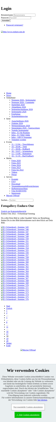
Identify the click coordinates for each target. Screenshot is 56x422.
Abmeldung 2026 (18, 107)
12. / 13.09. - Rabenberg (21, 154)
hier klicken (42, 400)
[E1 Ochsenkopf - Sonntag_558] (15, 257)
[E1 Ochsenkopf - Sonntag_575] (15, 297)
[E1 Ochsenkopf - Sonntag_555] (15, 250)
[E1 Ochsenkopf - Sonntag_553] (15, 246)
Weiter (9, 343)
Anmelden (6, 20)
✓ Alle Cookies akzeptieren (28, 415)
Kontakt (14, 179)
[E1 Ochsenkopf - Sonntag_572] (15, 290)
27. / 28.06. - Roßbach (20, 149)
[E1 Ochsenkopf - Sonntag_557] (15, 255)
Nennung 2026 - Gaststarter (22, 102)
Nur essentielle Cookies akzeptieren (28, 407)
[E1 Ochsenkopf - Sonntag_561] (15, 264)
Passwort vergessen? (14, 25)
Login (50, 2)
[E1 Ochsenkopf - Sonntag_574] (15, 295)
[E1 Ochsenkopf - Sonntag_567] (15, 278)
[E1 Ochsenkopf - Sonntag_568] (15, 281)
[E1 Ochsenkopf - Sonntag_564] (15, 271)
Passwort (5, 18)
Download (15, 184)
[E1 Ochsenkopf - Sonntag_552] (15, 243)
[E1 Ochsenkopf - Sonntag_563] (15, 269)
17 (7, 334)
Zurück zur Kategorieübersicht (13, 211)
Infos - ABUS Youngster (21, 137)
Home (8, 93)
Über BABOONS (18, 191)
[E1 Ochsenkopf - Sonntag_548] (15, 234)
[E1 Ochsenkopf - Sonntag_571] (15, 288)
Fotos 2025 (16, 163)
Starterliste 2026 (18, 105)
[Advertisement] (28, 62)
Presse (14, 174)
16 (7, 332)
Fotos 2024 (16, 165)
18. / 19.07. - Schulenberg (22, 151)
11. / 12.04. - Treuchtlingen (22, 144)
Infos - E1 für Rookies (20, 133)
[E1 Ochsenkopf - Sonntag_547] (15, 232)
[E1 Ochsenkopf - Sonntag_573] (15, 292)
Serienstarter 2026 (18, 112)
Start (8, 306)
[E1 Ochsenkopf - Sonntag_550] (15, 239)
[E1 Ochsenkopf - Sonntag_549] (15, 236)
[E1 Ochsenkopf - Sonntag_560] (15, 262)
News (8, 95)
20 (7, 341)
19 (7, 339)
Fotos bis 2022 (17, 170)
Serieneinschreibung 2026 (22, 109)
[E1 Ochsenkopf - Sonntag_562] (15, 267)
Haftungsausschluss (19, 188)
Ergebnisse (15, 114)
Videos (14, 172)
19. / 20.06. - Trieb (19, 147)
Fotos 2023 (16, 167)
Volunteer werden (18, 140)
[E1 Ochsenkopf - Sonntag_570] (15, 285)
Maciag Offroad (12, 195)
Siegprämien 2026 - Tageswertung (25, 128)
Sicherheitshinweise (19, 116)
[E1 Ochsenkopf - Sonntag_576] (15, 299)
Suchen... (5, 200)
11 (7, 327)
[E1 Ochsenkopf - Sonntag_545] (15, 227)
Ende (8, 346)
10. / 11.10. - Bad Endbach (22, 156)
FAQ (13, 181)
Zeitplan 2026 (17, 123)
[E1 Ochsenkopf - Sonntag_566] (15, 276)
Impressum (15, 193)
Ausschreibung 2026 (20, 121)
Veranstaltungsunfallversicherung (25, 186)
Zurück (9, 308)
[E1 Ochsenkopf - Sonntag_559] (15, 260)
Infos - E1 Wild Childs (20, 135)
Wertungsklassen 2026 (20, 126)
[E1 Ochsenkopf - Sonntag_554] (15, 248)
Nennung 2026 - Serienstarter (23, 100)
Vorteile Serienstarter (20, 130)
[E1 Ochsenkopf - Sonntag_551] (15, 241)
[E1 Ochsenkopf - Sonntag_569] (15, 283)
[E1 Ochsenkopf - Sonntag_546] (15, 229)
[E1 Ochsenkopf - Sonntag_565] (15, 274)
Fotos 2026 (16, 161)
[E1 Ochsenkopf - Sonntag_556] (15, 253)
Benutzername (7, 15)
